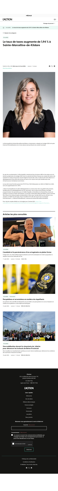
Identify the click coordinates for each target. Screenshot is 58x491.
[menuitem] (49, 23)
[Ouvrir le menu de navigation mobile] (55, 19)
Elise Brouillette (7, 68)
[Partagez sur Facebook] (49, 66)
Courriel (29, 424)
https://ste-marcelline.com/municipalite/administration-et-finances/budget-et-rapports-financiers (26, 202)
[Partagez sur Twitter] (52, 66)
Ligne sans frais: (29, 383)
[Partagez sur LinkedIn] (54, 66)
